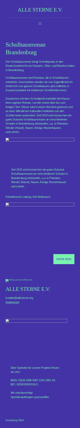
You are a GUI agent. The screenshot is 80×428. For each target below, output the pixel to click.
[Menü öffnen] (40, 23)
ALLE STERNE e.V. (40, 10)
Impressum (12, 302)
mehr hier (63, 259)
